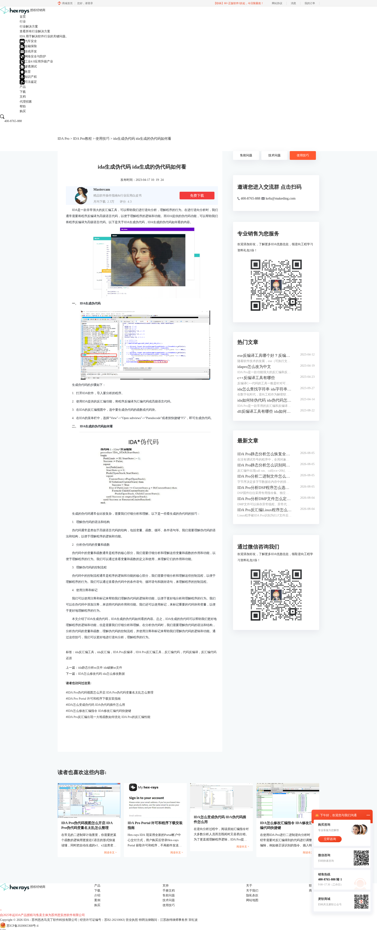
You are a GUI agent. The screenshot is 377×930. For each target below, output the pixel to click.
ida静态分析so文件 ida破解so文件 (100, 667)
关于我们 (252, 890)
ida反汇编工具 (84, 652)
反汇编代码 (172, 652)
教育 (28, 71)
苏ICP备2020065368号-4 (22, 926)
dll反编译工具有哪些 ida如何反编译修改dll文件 (264, 411)
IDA (26, 919)
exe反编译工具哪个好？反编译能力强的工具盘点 (264, 355)
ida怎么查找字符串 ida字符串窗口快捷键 (264, 389)
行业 (23, 21)
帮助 (23, 106)
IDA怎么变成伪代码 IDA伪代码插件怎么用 (95, 704)
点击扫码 (291, 187)
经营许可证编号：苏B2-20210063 (102, 919)
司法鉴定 (31, 81)
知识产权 (31, 76)
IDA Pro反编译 (123, 652)
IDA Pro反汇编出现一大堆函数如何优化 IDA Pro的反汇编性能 (108, 717)
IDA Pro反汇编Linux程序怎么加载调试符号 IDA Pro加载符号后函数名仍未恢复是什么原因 (264, 510)
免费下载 (197, 195)
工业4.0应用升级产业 (39, 61)
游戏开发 (31, 51)
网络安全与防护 (35, 56)
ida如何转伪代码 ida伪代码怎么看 (264, 400)
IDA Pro (63, 138)
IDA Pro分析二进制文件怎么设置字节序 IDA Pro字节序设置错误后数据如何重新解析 (264, 476)
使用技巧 (103, 138)
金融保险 (31, 46)
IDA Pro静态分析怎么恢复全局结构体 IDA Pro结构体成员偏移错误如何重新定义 (264, 454)
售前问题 (246, 155)
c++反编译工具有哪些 (256, 378)
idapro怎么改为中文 (254, 366)
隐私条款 (252, 895)
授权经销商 (37, 10)
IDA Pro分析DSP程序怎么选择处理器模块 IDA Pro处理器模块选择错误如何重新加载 (264, 487)
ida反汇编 (103, 652)
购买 (23, 111)
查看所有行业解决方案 (35, 31)
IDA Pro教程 (82, 138)
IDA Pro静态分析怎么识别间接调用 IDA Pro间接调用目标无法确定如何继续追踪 (264, 465)
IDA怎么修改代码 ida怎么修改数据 (101, 673)
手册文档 (169, 890)
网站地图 (252, 900)
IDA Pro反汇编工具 (148, 652)
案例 (97, 900)
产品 (23, 86)
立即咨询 (330, 839)
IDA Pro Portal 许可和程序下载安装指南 (93, 698)
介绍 (97, 895)
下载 (23, 91)
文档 (23, 96)
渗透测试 (31, 66)
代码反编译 (190, 652)
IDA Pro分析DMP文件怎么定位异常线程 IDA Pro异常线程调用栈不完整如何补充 (264, 499)
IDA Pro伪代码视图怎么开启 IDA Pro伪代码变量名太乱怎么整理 (109, 692)
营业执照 (132, 919)
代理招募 (26, 101)
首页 (23, 16)
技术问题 (274, 155)
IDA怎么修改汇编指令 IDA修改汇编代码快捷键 (98, 711)
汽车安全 (31, 41)
